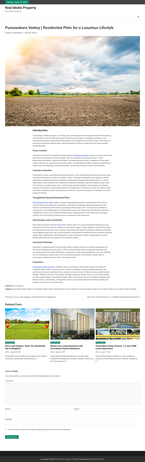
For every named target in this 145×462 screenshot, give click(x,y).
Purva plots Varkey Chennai (125, 289)
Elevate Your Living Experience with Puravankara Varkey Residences (66, 347)
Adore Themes (98, 459)
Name (8, 409)
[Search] (138, 16)
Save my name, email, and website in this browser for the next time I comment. (39, 429)
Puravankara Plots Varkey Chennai (47, 289)
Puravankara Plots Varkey (22, 289)
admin (34, 33)
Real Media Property (20, 8)
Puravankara (18, 286)
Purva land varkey (68, 289)
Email (77, 409)
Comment (9, 381)
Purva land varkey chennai (87, 289)
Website (8, 419)
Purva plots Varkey (106, 289)
